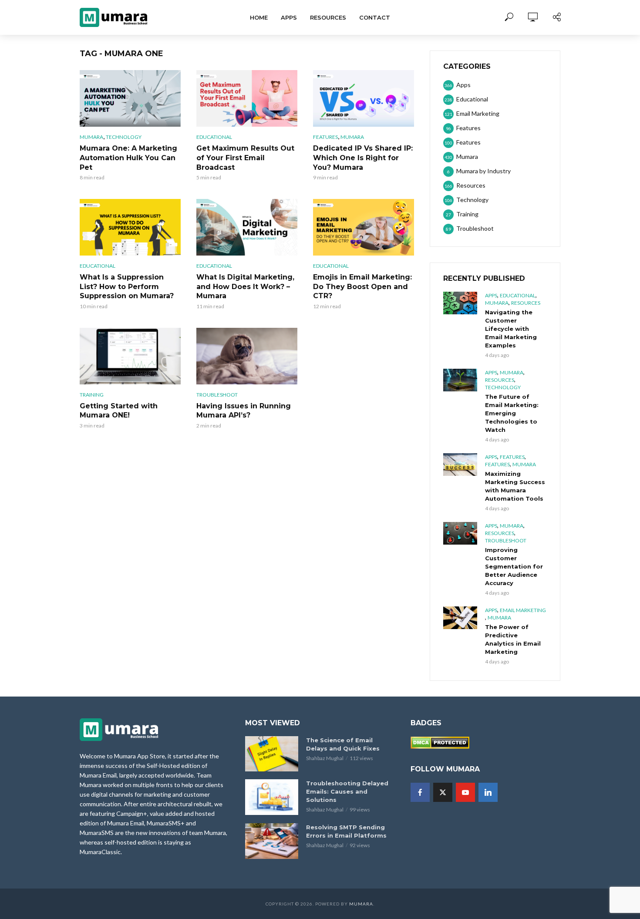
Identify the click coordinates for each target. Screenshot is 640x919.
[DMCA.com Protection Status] (440, 741)
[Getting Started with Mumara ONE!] (130, 356)
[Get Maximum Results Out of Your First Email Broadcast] (246, 98)
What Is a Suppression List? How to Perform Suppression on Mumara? (127, 286)
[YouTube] (465, 792)
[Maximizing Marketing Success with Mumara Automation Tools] (460, 464)
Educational (214, 137)
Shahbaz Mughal (325, 758)
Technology (123, 137)
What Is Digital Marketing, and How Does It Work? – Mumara (245, 286)
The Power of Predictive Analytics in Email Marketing (513, 639)
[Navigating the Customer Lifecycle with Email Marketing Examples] (460, 303)
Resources (328, 17)
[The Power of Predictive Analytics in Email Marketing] (460, 617)
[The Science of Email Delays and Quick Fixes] (271, 753)
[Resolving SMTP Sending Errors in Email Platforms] (271, 840)
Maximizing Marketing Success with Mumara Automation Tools (515, 486)
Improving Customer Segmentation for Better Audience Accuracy (514, 566)
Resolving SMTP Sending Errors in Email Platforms (346, 831)
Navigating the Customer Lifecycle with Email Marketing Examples (511, 329)
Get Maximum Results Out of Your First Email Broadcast (245, 157)
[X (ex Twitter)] (442, 792)
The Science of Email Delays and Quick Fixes (343, 744)
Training (92, 394)
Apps (289, 17)
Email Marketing (523, 610)
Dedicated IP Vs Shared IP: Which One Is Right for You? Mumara (363, 157)
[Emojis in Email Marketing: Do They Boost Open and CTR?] (363, 227)
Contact (374, 17)
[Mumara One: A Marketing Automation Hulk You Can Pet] (130, 98)
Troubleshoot (217, 394)
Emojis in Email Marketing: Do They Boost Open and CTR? (362, 286)
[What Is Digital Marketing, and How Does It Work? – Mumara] (246, 227)
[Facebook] (420, 792)
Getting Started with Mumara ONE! (119, 411)
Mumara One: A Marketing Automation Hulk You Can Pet (128, 157)
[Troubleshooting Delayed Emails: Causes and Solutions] (271, 797)
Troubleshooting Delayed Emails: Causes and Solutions (347, 791)
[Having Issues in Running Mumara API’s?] (246, 356)
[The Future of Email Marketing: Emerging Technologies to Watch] (460, 380)
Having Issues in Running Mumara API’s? (243, 411)
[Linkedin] (488, 792)
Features (325, 137)
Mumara (91, 137)
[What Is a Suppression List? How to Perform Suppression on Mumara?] (130, 227)
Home (259, 17)
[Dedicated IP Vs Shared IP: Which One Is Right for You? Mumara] (363, 98)
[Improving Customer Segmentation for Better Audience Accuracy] (460, 533)
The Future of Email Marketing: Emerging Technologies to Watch (512, 413)
